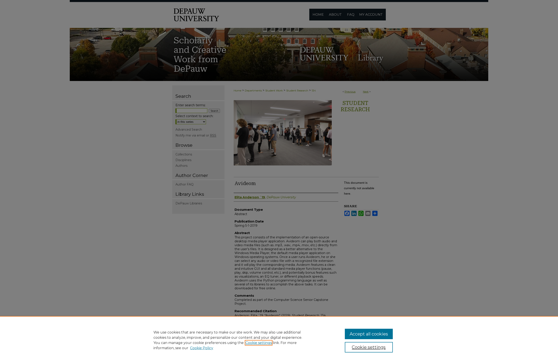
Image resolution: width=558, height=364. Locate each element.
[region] (279, 340)
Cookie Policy (201, 348)
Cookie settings (258, 343)
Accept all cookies (369, 334)
